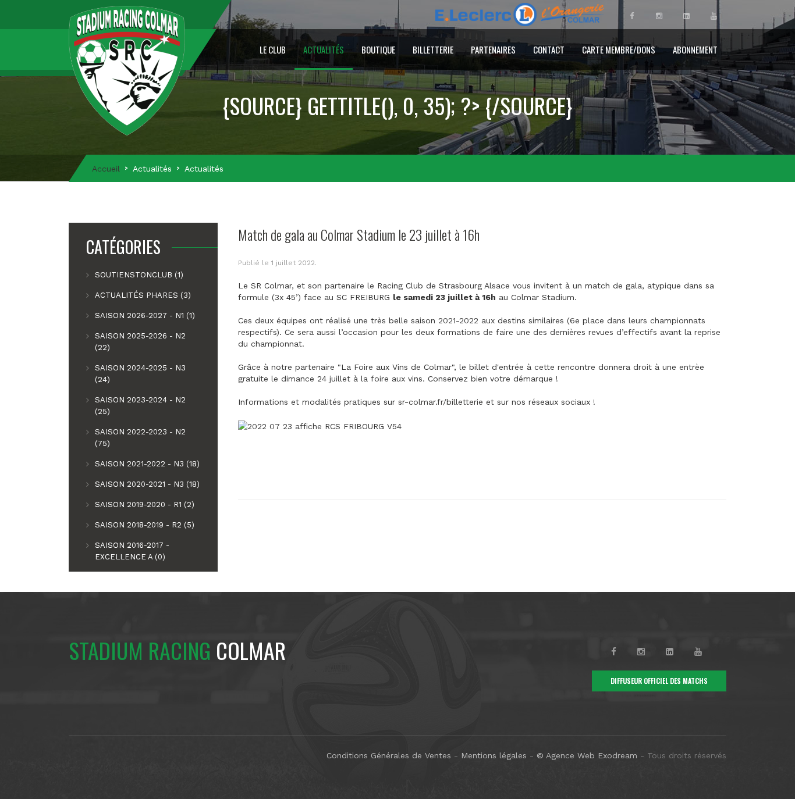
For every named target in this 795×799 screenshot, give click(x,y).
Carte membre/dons (618, 49)
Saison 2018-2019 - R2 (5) (144, 524)
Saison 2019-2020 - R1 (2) (144, 504)
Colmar (177, 650)
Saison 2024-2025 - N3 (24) (140, 373)
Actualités (323, 49)
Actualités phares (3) (143, 295)
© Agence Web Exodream (587, 755)
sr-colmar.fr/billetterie (440, 401)
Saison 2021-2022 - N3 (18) (147, 463)
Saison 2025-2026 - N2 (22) (140, 341)
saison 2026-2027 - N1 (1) (145, 315)
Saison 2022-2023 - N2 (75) (140, 437)
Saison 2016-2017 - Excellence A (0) (132, 551)
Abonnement (695, 49)
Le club (273, 49)
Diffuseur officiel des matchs (659, 681)
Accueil (106, 168)
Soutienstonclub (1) (139, 274)
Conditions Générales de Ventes (388, 755)
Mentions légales (494, 755)
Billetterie (433, 49)
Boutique (378, 49)
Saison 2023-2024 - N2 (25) (140, 405)
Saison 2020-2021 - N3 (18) (147, 484)
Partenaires (493, 49)
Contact (549, 49)
